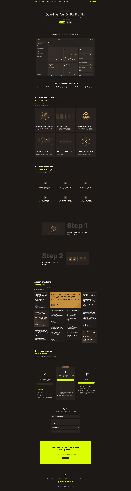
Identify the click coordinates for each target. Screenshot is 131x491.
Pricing (48, 1)
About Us (76, 478)
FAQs (66, 478)
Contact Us (82, 478)
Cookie (73, 486)
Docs (60, 1)
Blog (70, 478)
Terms (65, 486)
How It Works (54, 1)
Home (43, 1)
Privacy (69, 486)
